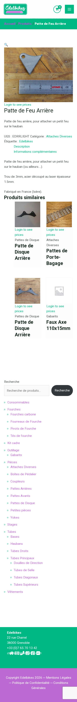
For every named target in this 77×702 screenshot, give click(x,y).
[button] (6, 45)
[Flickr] (38, 653)
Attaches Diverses (59, 136)
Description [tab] (22, 146)
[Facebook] (33, 653)
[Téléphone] (22, 653)
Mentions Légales (58, 678)
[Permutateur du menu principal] (69, 9)
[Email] (17, 653)
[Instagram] (27, 653)
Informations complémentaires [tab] (35, 152)
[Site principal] (11, 653)
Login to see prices (17, 104)
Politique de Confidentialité (30, 683)
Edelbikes (26, 141)
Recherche (11, 382)
